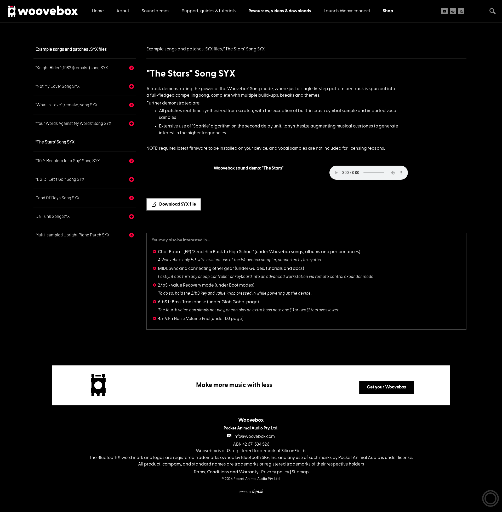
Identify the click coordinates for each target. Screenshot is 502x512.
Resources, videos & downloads (279, 11)
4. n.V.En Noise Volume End (184, 319)
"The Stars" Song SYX (55, 142)
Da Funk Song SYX (53, 216)
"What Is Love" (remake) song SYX (67, 105)
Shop (388, 11)
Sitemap (300, 472)
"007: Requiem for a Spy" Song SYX (68, 161)
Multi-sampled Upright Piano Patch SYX (73, 235)
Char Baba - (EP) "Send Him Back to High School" (206, 252)
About (122, 11)
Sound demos (155, 11)
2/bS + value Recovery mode (186, 285)
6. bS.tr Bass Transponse (182, 302)
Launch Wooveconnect (347, 11)
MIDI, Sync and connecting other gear (196, 268)
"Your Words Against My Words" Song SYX (73, 123)
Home (98, 11)
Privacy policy (275, 472)
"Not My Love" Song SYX (58, 86)
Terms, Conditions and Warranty (226, 472)
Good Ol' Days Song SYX (57, 198)
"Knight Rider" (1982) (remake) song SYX (72, 68)
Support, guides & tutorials (209, 11)
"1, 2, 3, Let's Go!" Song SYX (60, 179)
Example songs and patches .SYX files (71, 49)
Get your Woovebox (386, 387)
